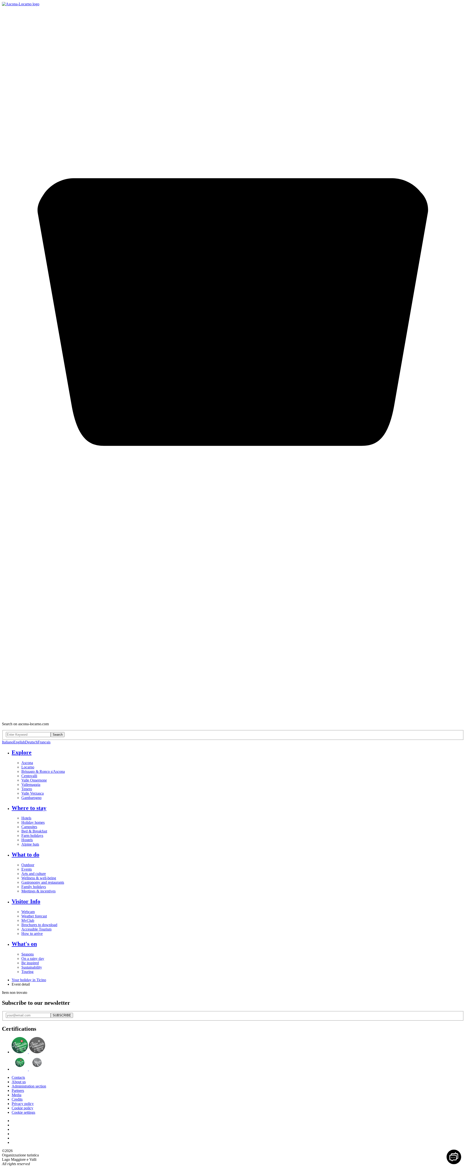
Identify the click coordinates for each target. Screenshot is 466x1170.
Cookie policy (22, 1108)
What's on (24, 944)
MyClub (27, 920)
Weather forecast (34, 916)
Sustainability (31, 967)
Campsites (29, 827)
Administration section (29, 1086)
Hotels (26, 818)
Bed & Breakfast (34, 831)
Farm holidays (32, 835)
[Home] (20, 4)
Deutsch (31, 742)
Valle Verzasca (32, 793)
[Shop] (233, 716)
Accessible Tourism (36, 929)
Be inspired (30, 963)
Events (26, 869)
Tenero (26, 789)
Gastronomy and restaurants (42, 882)
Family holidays (33, 887)
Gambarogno (31, 798)
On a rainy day (32, 958)
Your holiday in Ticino (29, 980)
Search (58, 734)
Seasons (27, 954)
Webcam (28, 912)
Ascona (27, 763)
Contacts (18, 1077)
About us (19, 1082)
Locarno (27, 767)
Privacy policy (23, 1104)
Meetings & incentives (38, 891)
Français (44, 742)
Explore (22, 752)
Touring (27, 972)
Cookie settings (23, 1112)
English (19, 742)
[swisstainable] (28, 1052)
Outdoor (27, 865)
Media (16, 1095)
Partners (18, 1090)
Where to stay (29, 808)
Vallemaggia (30, 785)
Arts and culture (33, 874)
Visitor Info (26, 901)
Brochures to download (39, 925)
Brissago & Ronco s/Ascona (43, 771)
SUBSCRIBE (62, 1015)
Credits (17, 1099)
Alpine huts (30, 844)
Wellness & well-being (38, 878)
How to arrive (32, 933)
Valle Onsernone (34, 780)
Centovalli (29, 776)
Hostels (27, 840)
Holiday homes (33, 822)
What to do (25, 854)
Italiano (7, 742)
